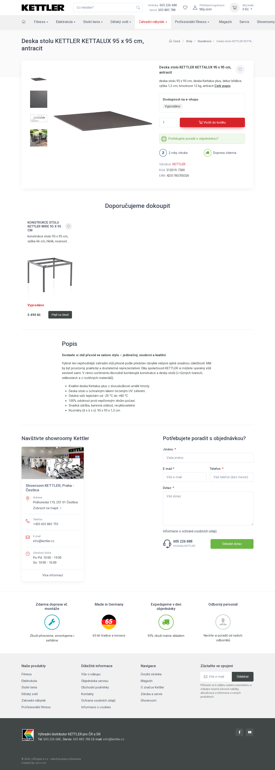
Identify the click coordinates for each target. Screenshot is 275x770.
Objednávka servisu (94, 681)
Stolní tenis (91, 22)
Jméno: (169, 449)
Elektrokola (64, 22)
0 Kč (248, 7)
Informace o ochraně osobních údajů (190, 531)
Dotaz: (168, 488)
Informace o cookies (96, 707)
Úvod (176, 41)
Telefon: (216, 468)
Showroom (148, 700)
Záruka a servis (151, 694)
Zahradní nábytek (151, 22)
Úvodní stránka (151, 674)
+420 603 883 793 (45, 524)
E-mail (168, 468)
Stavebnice (204, 41)
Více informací (52, 575)
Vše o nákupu (91, 674)
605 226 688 (162, 5)
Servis (244, 22)
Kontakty (87, 694)
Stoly (189, 41)
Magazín (225, 22)
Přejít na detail (60, 314)
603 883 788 (167, 10)
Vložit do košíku (214, 122)
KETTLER (179, 164)
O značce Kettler (152, 687)
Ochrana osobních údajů (98, 700)
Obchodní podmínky (95, 687)
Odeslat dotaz (232, 544)
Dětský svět (119, 22)
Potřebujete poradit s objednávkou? (193, 139)
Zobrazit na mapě (45, 508)
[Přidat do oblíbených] (240, 69)
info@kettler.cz (43, 541)
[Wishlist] (185, 7)
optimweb (40, 762)
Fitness (39, 22)
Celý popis (222, 86)
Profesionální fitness (190, 22)
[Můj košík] (235, 7)
